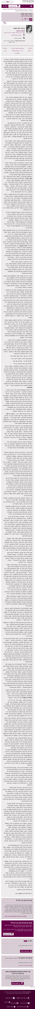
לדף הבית (32, 987)
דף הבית (31, 9)
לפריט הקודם (30, 49)
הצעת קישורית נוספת (25, 965)
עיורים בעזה (10, 9)
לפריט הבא (5, 49)
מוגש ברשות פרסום (16, 35)
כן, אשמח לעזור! (17, 983)
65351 (7, 1)
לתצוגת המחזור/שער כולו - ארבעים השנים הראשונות (17, 50)
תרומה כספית (14, 6)
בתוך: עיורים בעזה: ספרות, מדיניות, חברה (14, 32)
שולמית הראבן (18, 9)
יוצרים (25, 9)
